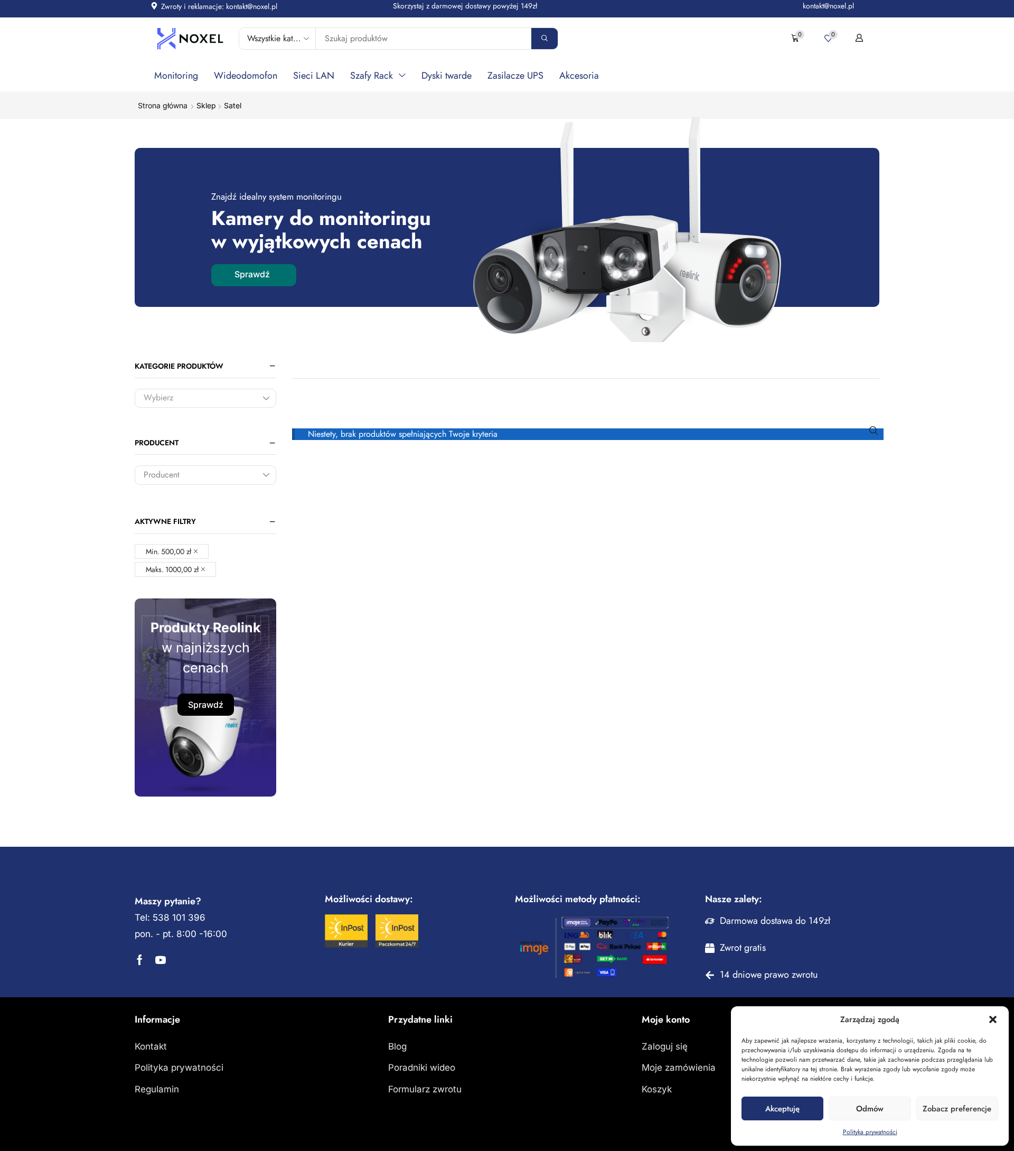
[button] (993, 1019)
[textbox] (197, 399)
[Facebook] (140, 960)
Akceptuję (782, 1109)
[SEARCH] (874, 430)
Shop (206, 105)
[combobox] (205, 398)
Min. (168, 551)
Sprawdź (205, 704)
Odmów (870, 1109)
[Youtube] (160, 960)
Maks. (172, 569)
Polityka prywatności (870, 1132)
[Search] (544, 38)
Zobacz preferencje (957, 1109)
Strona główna (162, 105)
